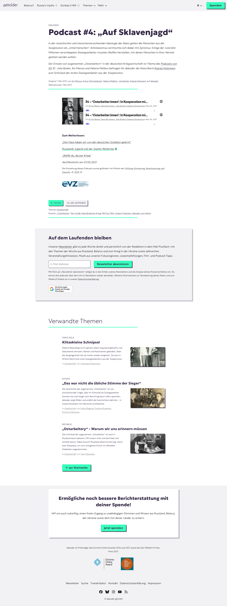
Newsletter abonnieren (113, 264)
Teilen (57, 203)
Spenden (216, 5)
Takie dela (68, 337)
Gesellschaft (63, 209)
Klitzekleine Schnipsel (81, 342)
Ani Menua (77, 81)
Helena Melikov (110, 81)
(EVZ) (76, 172)
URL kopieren (78, 203)
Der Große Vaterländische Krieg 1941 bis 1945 (92, 213)
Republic (67, 424)
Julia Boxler (123, 81)
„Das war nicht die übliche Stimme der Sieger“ (101, 383)
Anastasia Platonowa (90, 363)
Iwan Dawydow (88, 454)
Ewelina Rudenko (103, 408)
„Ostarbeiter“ (63, 213)
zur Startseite (78, 467)
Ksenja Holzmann (165, 68)
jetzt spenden (113, 527)
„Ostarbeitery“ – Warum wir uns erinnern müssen (104, 429)
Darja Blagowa (87, 408)
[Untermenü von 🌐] (199, 5)
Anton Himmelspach (92, 81)
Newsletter (65, 246)
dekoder (53, 25)
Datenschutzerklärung (88, 279)
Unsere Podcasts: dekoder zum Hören (133, 213)
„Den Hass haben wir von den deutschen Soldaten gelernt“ (96, 142)
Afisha (66, 378)
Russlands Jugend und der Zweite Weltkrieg (88, 148)
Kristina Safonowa (70, 412)
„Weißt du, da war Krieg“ (76, 155)
